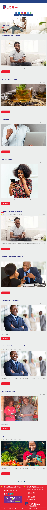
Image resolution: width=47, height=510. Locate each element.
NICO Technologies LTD (33, 508)
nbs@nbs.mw (32, 499)
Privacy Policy (41, 508)
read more (5, 71)
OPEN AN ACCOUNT (23, 15)
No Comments (43, 38)
